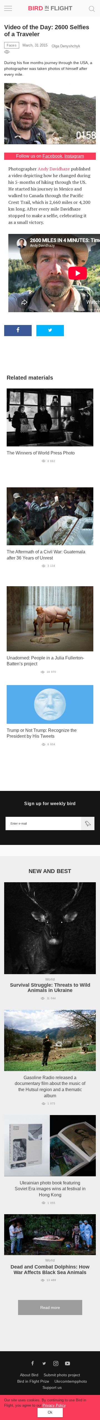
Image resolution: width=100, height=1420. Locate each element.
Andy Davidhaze (54, 169)
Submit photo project (62, 1375)
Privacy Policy (54, 1405)
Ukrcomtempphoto (70, 1381)
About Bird (29, 1375)
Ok (50, 1412)
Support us (52, 1387)
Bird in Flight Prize (33, 1381)
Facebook (52, 156)
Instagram (74, 156)
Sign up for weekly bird (50, 803)
